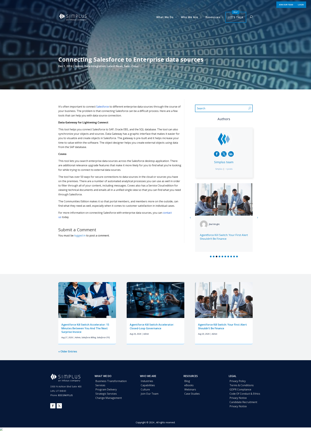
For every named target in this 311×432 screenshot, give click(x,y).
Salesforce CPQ (103, 337)
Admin (79, 66)
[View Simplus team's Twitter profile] (224, 154)
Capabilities (148, 385)
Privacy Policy (238, 381)
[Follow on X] (59, 405)
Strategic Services (106, 393)
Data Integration (95, 66)
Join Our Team (149, 393)
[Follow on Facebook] (52, 405)
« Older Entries (67, 351)
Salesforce (102, 106)
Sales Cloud (131, 66)
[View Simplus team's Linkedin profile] (231, 154)
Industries (147, 381)
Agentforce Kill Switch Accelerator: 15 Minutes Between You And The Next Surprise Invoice (85, 328)
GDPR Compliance (240, 389)
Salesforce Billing (88, 337)
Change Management (108, 398)
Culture (145, 389)
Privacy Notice (238, 398)
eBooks (189, 385)
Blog (187, 381)
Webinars (190, 389)
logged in (80, 235)
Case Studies (192, 393)
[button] (257, 217)
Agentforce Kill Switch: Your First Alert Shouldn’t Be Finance (224, 237)
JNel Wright (214, 224)
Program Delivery (106, 389)
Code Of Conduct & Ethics (245, 393)
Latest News (115, 66)
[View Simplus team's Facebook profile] (216, 154)
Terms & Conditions (242, 385)
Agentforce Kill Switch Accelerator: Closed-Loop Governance (152, 326)
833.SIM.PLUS (65, 395)
